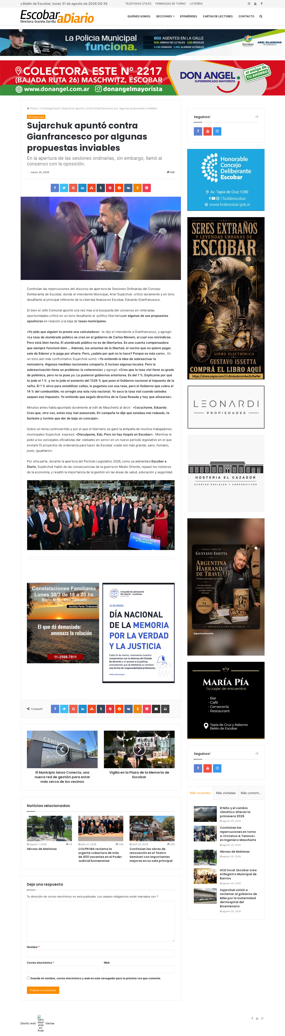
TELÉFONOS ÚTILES (138, 3)
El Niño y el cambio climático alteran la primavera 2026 (235, 812)
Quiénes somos (138, 16)
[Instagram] (249, 3)
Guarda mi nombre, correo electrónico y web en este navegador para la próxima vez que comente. (95, 978)
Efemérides (188, 16)
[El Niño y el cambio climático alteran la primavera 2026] (205, 814)
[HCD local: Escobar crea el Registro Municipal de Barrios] (205, 876)
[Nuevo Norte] (57, 16)
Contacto (246, 16)
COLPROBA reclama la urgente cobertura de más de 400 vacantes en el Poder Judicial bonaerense (100, 855)
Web (107, 962)
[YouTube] (255, 3)
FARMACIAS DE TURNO (170, 3)
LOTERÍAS (196, 3)
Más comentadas (252, 793)
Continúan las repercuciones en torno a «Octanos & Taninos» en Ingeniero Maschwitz (238, 834)
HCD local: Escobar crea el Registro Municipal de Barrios (238, 874)
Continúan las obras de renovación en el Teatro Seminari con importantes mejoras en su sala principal (151, 855)
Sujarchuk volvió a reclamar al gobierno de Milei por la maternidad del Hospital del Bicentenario (238, 898)
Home (33, 108)
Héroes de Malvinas (42, 849)
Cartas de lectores (218, 16)
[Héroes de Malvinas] (49, 828)
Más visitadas (226, 793)
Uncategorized (49, 108)
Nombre (33, 947)
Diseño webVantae (37, 1023)
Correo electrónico (40, 962)
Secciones (164, 16)
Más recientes (200, 793)
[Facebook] (261, 3)
